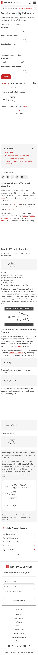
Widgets (19, 622)
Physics (15, 8)
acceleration (17, 346)
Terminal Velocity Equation (16, 158)
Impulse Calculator (9, 550)
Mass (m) (4, 27)
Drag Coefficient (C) (8, 44)
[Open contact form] (34, 83)
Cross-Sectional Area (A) (9, 36)
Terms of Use (19, 629)
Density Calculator (9, 534)
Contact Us (19, 618)
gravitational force (16, 353)
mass (25, 216)
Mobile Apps (19, 626)
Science (8, 8)
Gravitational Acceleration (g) (11, 67)
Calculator (9, 152)
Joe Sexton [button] (9, 172)
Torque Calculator (9, 546)
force (3, 198)
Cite (25, 177)
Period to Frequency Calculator (13, 542)
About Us (19, 614)
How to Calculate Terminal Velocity (18, 155)
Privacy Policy (19, 633)
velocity (11, 209)
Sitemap (19, 641)
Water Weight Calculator (11, 538)
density (3, 221)
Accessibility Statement (19, 637)
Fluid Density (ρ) (6, 58)
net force (16, 204)
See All (19, 554)
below (25, 106)
